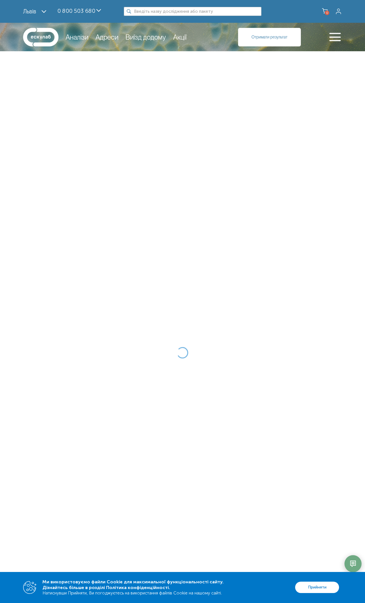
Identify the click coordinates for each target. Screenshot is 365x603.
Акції (179, 37)
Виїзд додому (145, 37)
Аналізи (77, 37)
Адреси (107, 37)
